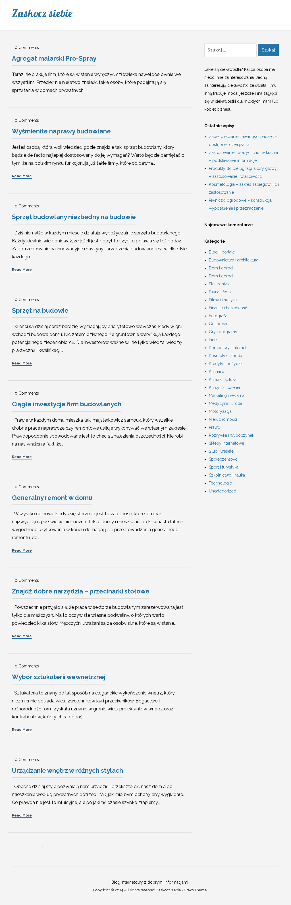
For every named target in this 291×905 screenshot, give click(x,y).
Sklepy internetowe (226, 443)
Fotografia (218, 316)
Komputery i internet (227, 347)
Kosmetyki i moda (225, 355)
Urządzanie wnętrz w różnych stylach (67, 770)
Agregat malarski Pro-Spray (54, 58)
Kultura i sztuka (222, 379)
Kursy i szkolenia (224, 387)
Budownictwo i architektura (233, 260)
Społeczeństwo (223, 459)
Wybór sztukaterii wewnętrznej (58, 677)
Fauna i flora (220, 292)
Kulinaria (216, 371)
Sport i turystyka (223, 467)
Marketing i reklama (226, 395)
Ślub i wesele (221, 451)
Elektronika (219, 284)
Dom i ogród (221, 268)
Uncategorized (222, 491)
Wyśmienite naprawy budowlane (61, 131)
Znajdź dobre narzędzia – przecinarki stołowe (80, 591)
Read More (22, 176)
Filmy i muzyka (223, 300)
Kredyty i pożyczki (226, 363)
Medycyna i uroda (225, 403)
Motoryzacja (220, 411)
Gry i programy (223, 331)
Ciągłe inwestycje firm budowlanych (66, 404)
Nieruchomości (223, 419)
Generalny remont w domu (52, 497)
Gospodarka (220, 323)
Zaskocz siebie (42, 13)
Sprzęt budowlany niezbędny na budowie (74, 216)
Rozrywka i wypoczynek (231, 435)
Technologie (220, 483)
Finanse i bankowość (228, 308)
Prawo (214, 427)
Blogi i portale (222, 252)
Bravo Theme (195, 890)
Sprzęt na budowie (40, 310)
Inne (213, 339)
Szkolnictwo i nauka (227, 475)
